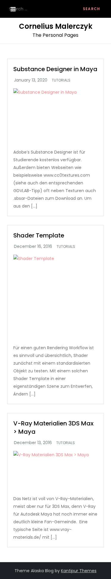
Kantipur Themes (78, 571)
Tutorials (61, 80)
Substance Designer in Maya (55, 69)
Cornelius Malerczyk (55, 26)
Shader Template (38, 235)
